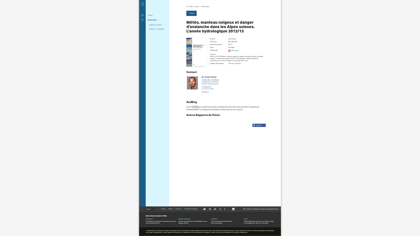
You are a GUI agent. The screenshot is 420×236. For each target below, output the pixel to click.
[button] (259, 125)
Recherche (142, 20)
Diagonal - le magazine (156, 29)
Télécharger (235, 50)
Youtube (204, 209)
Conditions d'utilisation (191, 209)
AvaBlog (195, 107)
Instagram (220, 209)
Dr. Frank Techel (209, 77)
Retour (192, 13)
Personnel (178, 209)
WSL (233, 209)
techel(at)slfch (206, 87)
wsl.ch (246, 219)
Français (148, 209)
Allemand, (231, 63)
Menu (151, 15)
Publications (152, 20)
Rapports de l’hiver (155, 25)
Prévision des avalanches (210, 84)
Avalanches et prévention (210, 82)
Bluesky (215, 209)
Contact (163, 209)
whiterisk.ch (149, 219)
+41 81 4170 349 (208, 89)
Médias (170, 209)
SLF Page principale (192, 6)
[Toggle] (142, 15)
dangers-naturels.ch (184, 219)
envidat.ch (214, 219)
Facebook (224, 209)
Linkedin (210, 209)
